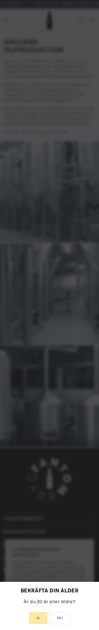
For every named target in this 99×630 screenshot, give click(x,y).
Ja (38, 618)
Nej (60, 618)
